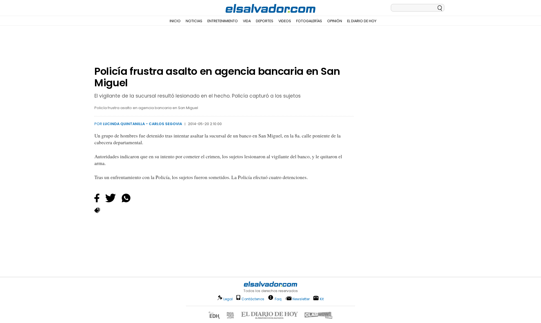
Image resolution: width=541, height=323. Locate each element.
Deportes (264, 21)
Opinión (334, 21)
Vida (247, 21)
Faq (278, 299)
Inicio (175, 21)
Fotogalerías (309, 21)
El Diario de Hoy (361, 21)
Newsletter (301, 299)
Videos (284, 21)
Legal (228, 299)
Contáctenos (252, 299)
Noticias (194, 21)
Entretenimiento (222, 21)
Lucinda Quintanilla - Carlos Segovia (142, 124)
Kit (322, 299)
